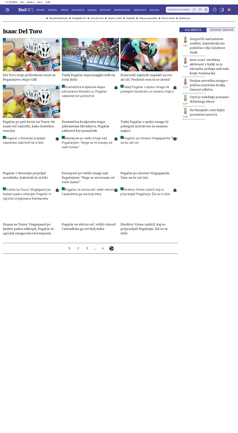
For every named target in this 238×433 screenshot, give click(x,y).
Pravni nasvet (168, 18)
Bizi (22, 2)
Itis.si (39, 2)
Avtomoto (78, 10)
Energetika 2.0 (79, 18)
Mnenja (92, 10)
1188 (47, 2)
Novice (40, 10)
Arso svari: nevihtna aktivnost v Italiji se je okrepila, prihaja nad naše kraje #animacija (209, 66)
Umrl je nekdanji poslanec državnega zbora (209, 99)
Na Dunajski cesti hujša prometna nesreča (207, 112)
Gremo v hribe (115, 18)
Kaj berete (193, 29)
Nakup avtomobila (148, 18)
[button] (7, 9)
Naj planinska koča (58, 18)
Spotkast (105, 10)
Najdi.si (30, 2)
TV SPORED (11, 2)
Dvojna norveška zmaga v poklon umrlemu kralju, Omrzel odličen (209, 85)
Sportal (52, 10)
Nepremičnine (122, 10)
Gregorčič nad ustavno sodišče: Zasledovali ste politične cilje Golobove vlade (207, 45)
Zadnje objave (221, 29)
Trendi (64, 10)
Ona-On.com (97, 18)
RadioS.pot (184, 18)
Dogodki (130, 18)
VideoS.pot (140, 10)
